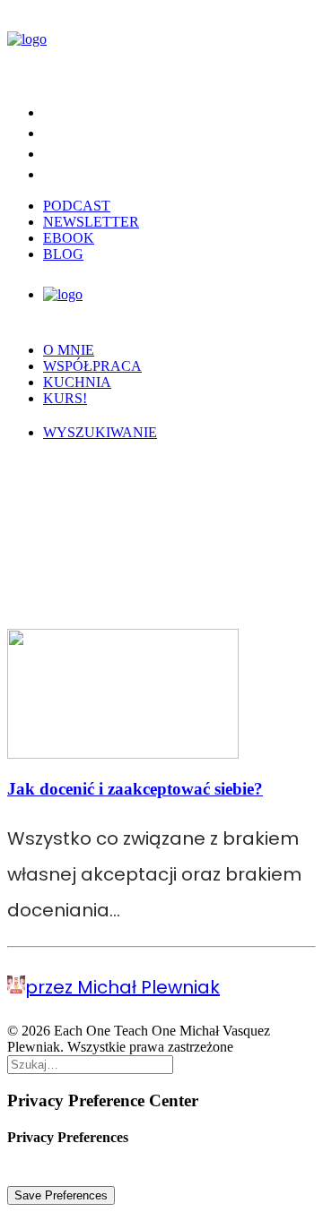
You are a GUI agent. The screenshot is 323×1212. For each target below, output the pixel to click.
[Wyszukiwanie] (90, 1063)
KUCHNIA (77, 382)
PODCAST (76, 205)
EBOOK (68, 237)
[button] (100, 432)
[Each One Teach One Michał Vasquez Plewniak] (161, 47)
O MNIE (68, 349)
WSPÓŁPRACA (92, 366)
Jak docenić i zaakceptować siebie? (135, 788)
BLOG (63, 254)
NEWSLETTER (91, 221)
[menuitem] (179, 111)
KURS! (65, 398)
